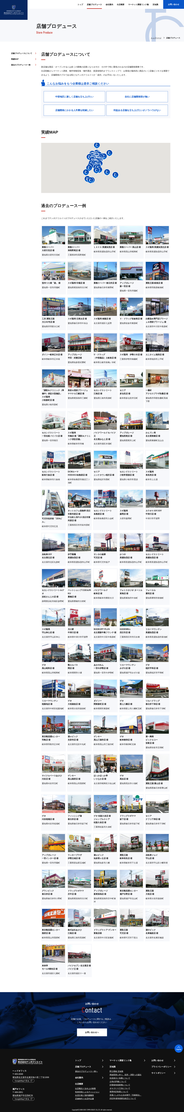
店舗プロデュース (83, 1067)
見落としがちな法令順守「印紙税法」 (125, 1095)
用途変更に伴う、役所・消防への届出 (125, 1075)
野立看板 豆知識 (116, 1071)
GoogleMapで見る (22, 1081)
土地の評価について (118, 1081)
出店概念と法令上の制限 (85, 1088)
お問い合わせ (173, 4)
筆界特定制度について (119, 1092)
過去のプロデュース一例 (20, 65)
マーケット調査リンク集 (121, 1060)
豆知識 (155, 4)
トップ (78, 1060)
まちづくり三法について (120, 1088)
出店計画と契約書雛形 (84, 1095)
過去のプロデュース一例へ (86, 1071)
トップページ (156, 38)
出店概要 (120, 4)
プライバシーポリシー (161, 1067)
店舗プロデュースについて (21, 53)
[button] (90, 180)
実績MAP (15, 59)
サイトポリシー (158, 1073)
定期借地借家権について (120, 1085)
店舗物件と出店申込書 (84, 1099)
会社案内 (79, 1078)
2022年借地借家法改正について (123, 1098)
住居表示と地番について (120, 1078)
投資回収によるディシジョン (87, 1092)
